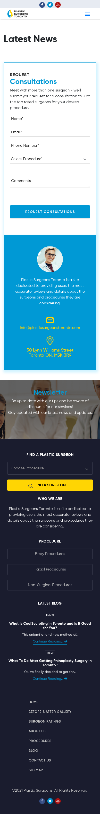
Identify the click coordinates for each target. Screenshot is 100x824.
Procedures (40, 741)
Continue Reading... (48, 641)
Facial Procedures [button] (50, 569)
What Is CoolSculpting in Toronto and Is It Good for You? (50, 626)
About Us (37, 731)
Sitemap (36, 770)
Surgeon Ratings (45, 721)
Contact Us (40, 760)
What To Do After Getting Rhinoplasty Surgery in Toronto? (50, 663)
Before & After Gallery (50, 712)
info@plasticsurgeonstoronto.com (50, 328)
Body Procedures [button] (50, 554)
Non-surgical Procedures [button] (50, 585)
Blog (33, 751)
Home (34, 702)
